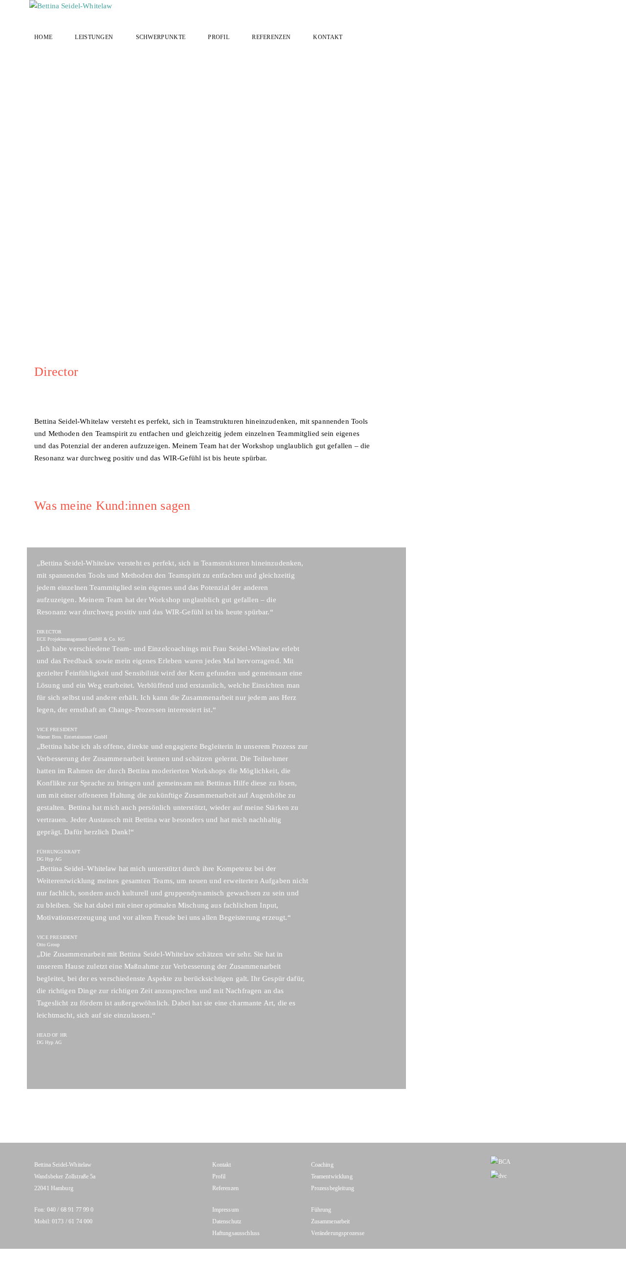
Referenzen (271, 37)
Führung (321, 1209)
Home (43, 37)
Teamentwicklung (332, 1176)
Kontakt (327, 37)
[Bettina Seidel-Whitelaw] (314, 6)
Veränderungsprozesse (338, 1233)
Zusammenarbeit (330, 1221)
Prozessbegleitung (333, 1188)
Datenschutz (227, 1221)
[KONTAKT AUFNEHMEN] (600, 133)
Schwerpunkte (161, 37)
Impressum (225, 1209)
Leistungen (94, 37)
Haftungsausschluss (236, 1233)
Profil (218, 37)
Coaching (322, 1164)
